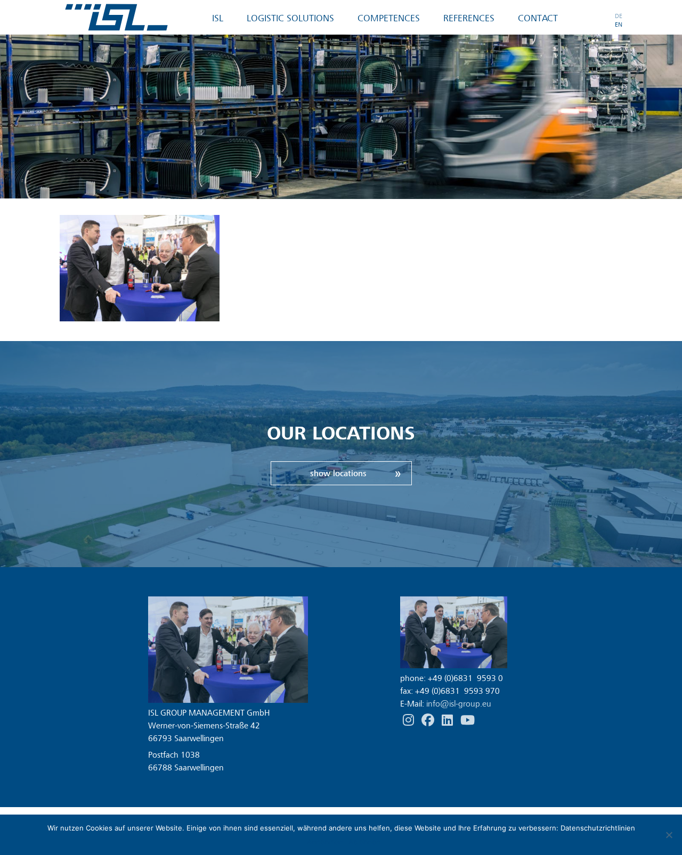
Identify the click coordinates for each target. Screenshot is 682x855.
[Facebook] (429, 720)
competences (389, 18)
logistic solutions (290, 18)
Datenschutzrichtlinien (598, 828)
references (468, 18)
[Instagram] (409, 720)
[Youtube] (467, 720)
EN (618, 24)
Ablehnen (364, 841)
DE (618, 16)
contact (538, 18)
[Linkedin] (448, 720)
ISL (217, 18)
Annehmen (325, 841)
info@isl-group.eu (458, 704)
